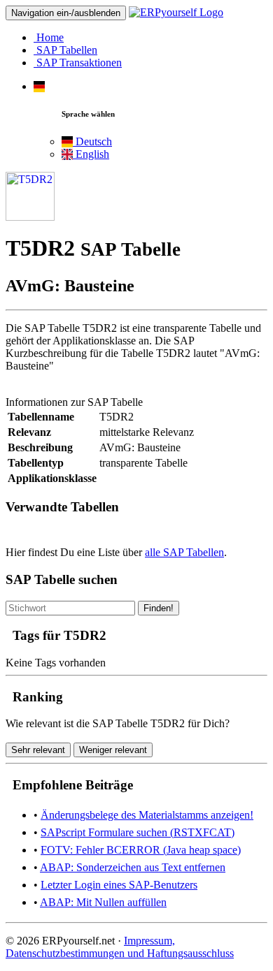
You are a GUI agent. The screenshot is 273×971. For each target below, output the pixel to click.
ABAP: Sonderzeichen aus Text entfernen (132, 867)
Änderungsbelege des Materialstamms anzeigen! (147, 815)
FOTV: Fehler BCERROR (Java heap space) (141, 850)
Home (49, 37)
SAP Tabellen (65, 50)
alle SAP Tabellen (184, 552)
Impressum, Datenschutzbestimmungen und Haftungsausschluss (120, 947)
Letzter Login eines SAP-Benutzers (119, 885)
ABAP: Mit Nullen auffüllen (103, 902)
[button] (39, 86)
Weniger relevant (113, 750)
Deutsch (92, 141)
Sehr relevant (38, 750)
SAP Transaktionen (78, 62)
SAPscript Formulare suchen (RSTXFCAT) (137, 832)
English (91, 154)
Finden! (159, 608)
